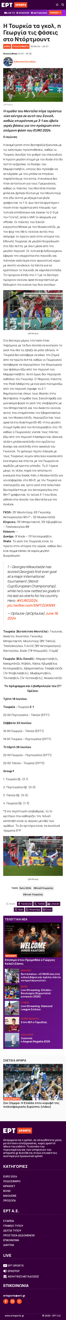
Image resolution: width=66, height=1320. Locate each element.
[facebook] (5, 1301)
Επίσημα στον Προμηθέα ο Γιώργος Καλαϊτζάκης (30, 961)
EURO (7, 46)
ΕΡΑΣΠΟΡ (24, 12)
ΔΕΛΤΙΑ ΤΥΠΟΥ (12, 1230)
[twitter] (19, 1301)
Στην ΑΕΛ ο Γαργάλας (34, 1022)
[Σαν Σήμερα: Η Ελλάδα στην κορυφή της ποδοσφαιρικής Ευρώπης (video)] (33, 1082)
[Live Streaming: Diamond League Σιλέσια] (12, 1008)
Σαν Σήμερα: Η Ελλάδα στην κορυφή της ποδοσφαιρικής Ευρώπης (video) (31, 1105)
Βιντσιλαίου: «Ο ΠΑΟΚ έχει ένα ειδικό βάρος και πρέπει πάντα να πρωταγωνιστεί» (41, 977)
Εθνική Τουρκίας (33, 894)
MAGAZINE (9, 1195)
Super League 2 (30, 1018)
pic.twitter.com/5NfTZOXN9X (31, 605)
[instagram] (12, 1301)
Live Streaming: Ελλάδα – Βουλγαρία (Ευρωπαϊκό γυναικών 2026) (36, 993)
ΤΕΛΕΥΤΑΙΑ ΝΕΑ (16, 919)
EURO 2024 (10, 1176)
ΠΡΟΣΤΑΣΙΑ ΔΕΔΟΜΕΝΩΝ (19, 1235)
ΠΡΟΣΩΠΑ (9, 1200)
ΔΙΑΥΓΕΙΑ (8, 1245)
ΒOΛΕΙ (24, 986)
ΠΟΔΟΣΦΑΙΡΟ (21, 46)
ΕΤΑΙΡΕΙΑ (8, 1221)
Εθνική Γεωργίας (43, 888)
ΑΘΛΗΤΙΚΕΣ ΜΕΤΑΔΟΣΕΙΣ (23, 1276)
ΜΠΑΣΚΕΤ (11, 955)
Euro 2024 (25, 888)
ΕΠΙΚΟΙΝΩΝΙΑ (11, 1240)
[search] (63, 4)
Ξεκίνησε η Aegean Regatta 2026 (36, 1039)
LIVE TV (11, 12)
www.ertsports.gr (14, 1316)
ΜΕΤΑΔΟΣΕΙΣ (40, 12)
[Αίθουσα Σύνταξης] (8, 61)
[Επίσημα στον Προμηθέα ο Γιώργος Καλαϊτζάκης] (33, 940)
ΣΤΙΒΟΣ (25, 1002)
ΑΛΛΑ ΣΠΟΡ (27, 1034)
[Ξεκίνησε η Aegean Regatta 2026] (12, 1040)
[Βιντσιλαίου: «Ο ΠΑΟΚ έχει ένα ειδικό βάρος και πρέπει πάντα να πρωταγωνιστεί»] (12, 976)
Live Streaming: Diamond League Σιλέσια (36, 1007)
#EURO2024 (26, 600)
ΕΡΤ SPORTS (16, 1265)
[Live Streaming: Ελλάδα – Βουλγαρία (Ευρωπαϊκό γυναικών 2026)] (12, 992)
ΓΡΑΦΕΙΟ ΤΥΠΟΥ (13, 1226)
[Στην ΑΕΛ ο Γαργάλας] (12, 1024)
